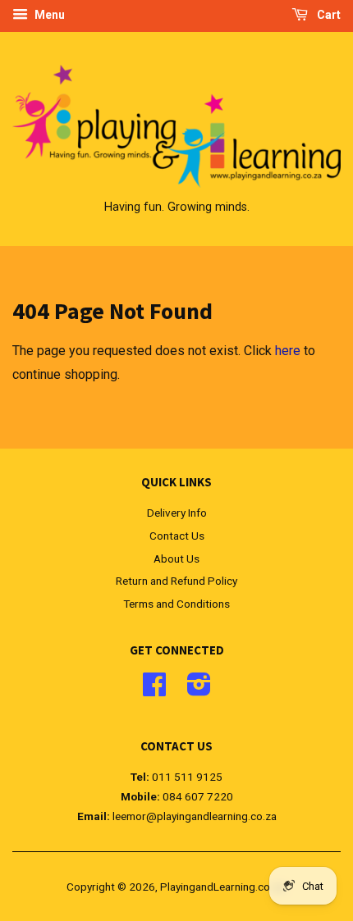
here (287, 350)
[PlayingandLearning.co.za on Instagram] (199, 689)
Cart (327, 14)
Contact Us (176, 535)
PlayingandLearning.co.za (222, 886)
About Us (176, 558)
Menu (48, 14)
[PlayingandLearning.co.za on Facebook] (154, 689)
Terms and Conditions (176, 603)
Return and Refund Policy (176, 580)
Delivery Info (177, 512)
